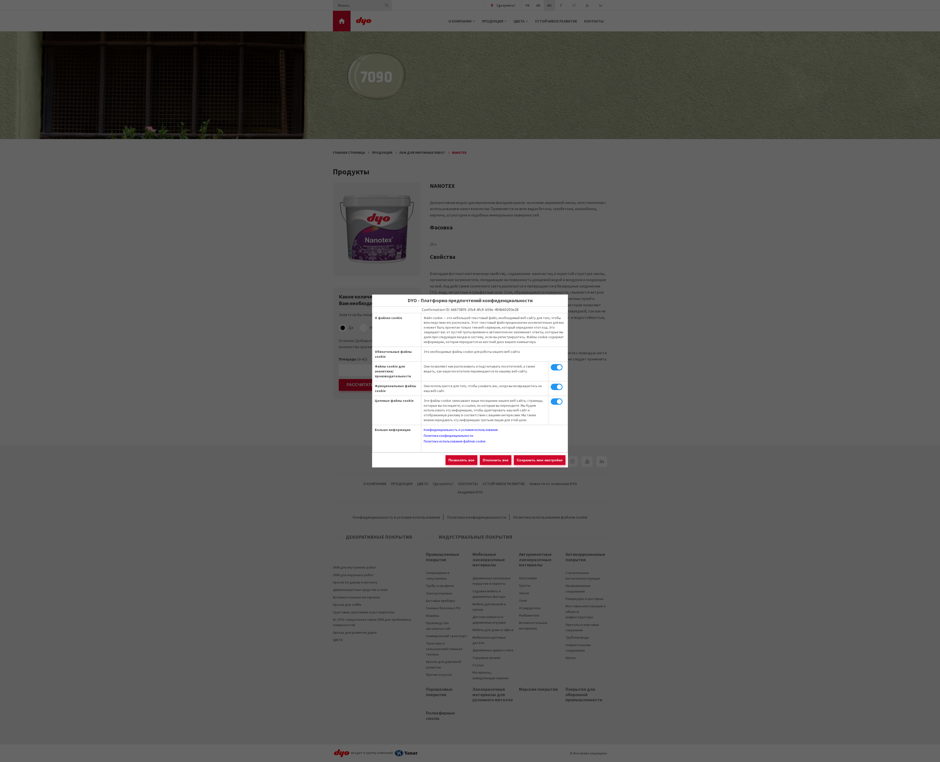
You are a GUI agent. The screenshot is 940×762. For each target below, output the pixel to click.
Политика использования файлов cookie (455, 441)
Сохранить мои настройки (540, 460)
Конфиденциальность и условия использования (461, 430)
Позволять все (461, 460)
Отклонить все (495, 460)
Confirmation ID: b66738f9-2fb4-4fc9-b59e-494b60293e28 (470, 309)
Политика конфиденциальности (448, 435)
